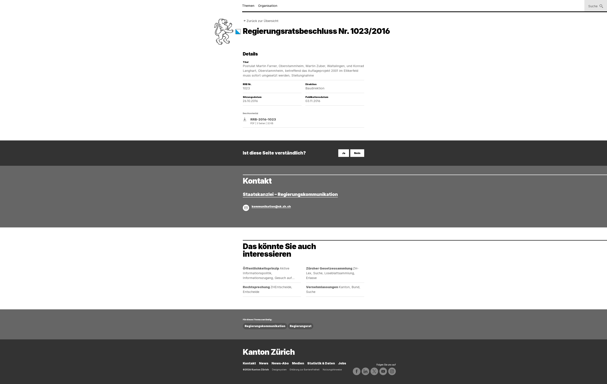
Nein (357, 153)
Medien (298, 363)
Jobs (342, 363)
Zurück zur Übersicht (262, 21)
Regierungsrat (300, 326)
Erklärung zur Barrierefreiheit (305, 369)
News (263, 363)
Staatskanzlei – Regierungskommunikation (290, 194)
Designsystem (279, 369)
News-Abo (280, 363)
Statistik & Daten (321, 363)
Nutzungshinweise (332, 369)
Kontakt (249, 363)
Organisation (267, 6)
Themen (248, 6)
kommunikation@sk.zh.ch (271, 206)
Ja (343, 153)
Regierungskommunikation (265, 326)
